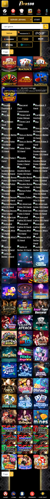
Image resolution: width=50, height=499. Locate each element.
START (37, 19)
